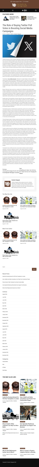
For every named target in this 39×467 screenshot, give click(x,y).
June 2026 (4, 300)
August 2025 (5, 329)
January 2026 (5, 314)
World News (5, 370)
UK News (4, 367)
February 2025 (5, 346)
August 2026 (5, 294)
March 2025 (5, 343)
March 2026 (5, 308)
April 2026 (4, 305)
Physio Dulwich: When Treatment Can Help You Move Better (13, 18)
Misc (3, 364)
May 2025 (4, 337)
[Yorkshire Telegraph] (7, 184)
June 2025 (4, 334)
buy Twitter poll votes (12, 78)
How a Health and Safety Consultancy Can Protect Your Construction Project (28, 206)
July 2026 (4, 297)
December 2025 (5, 317)
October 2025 (5, 323)
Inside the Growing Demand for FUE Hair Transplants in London (10, 206)
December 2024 (5, 352)
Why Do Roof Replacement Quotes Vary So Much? (12, 287)
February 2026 (5, 311)
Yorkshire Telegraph (17, 34)
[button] (35, 14)
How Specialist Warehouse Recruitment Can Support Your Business (31, 18)
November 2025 (5, 320)
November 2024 (5, 355)
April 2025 (4, 340)
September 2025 (5, 326)
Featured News (5, 361)
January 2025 (5, 349)
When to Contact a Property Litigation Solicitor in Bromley (27, 451)
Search (4, 266)
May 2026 (4, 302)
